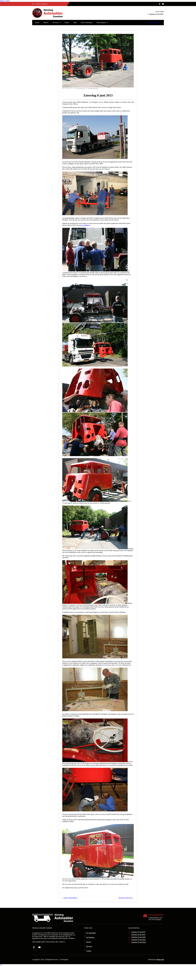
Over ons (55, 22)
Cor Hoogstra (80, 88)
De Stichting (90, 937)
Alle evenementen (86, 22)
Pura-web (160, 959)
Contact (66, 22)
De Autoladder (91, 933)
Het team (89, 946)
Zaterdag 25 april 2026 (138, 942)
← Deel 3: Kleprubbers (69, 898)
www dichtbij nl (85, 225)
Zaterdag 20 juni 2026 (138, 937)
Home (37, 22)
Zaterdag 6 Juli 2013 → (126, 898)
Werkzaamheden (93, 88)
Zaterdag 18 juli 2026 (138, 934)
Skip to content (5, 1)
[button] (60, 22)
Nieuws (45, 22)
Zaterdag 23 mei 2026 (138, 939)
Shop (75, 22)
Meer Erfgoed (101, 22)
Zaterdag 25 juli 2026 (156, 14)
